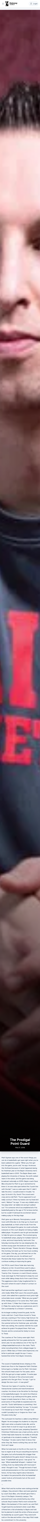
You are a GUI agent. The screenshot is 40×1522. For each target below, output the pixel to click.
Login (35, 4)
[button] (3, 4)
